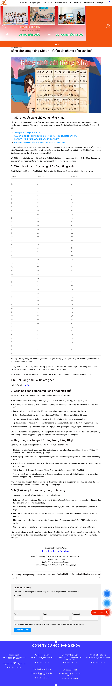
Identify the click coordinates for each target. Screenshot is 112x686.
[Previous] (4, 26)
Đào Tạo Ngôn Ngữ (17, 47)
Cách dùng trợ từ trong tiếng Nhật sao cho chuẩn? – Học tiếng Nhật (39, 142)
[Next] (108, 26)
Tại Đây (26, 385)
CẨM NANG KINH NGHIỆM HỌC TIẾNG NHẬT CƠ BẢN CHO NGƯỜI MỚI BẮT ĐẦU (45, 136)
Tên (16, 614)
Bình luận (18, 595)
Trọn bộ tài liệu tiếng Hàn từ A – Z (27, 133)
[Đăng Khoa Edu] (7, 3)
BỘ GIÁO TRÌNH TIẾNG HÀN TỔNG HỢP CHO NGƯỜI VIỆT (36, 139)
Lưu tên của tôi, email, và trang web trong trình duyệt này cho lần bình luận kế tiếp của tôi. (50, 624)
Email (45, 614)
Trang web (76, 614)
